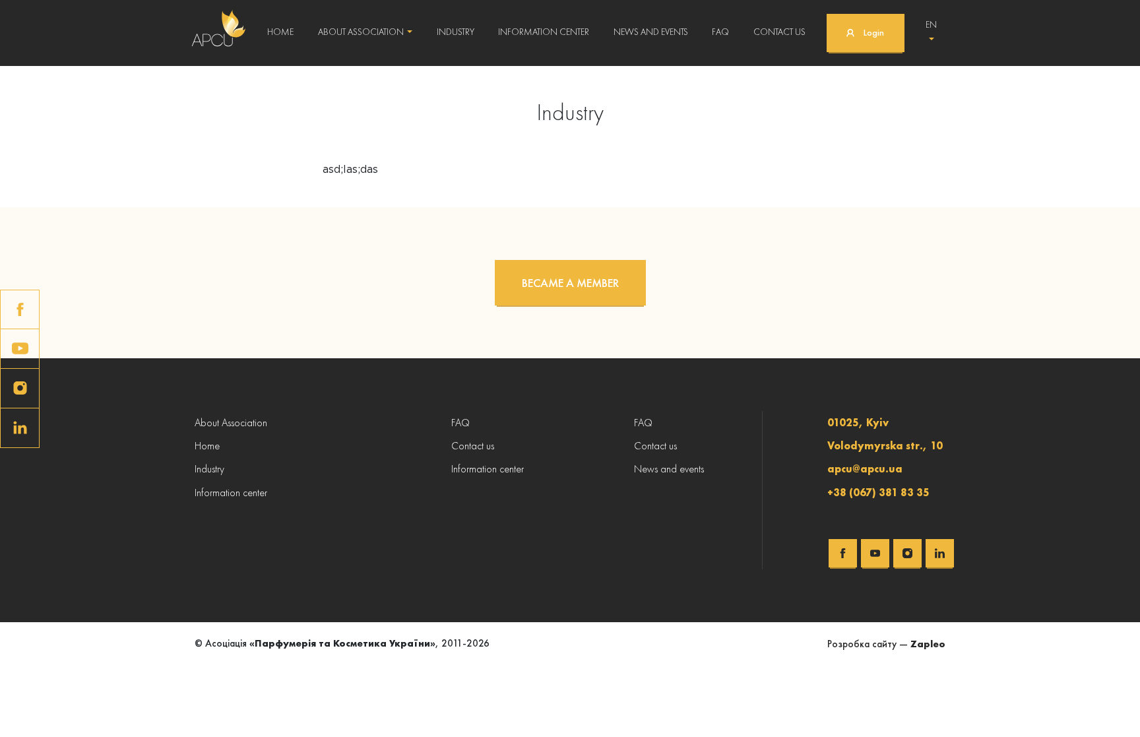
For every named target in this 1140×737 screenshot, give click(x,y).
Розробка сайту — (886, 644)
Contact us (779, 32)
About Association (231, 423)
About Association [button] (361, 32)
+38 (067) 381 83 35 (878, 492)
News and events (651, 32)
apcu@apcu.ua (864, 469)
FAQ (720, 32)
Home (280, 32)
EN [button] (931, 24)
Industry (455, 32)
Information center (543, 32)
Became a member (570, 282)
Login (874, 32)
